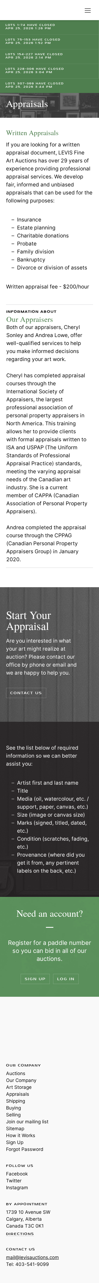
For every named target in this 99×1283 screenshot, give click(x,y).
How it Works (20, 1135)
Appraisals (17, 1094)
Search (76, 10)
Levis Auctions (19, 10)
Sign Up (35, 979)
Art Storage (19, 1087)
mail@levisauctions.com (32, 1257)
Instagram (17, 1187)
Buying (13, 1108)
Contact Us (26, 693)
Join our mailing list (27, 1121)
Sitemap (15, 1128)
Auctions (15, 1073)
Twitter (13, 1180)
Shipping (15, 1101)
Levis (24, 1029)
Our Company (21, 1080)
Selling (13, 1115)
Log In (66, 979)
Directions (20, 1234)
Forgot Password (24, 1149)
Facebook (17, 1174)
